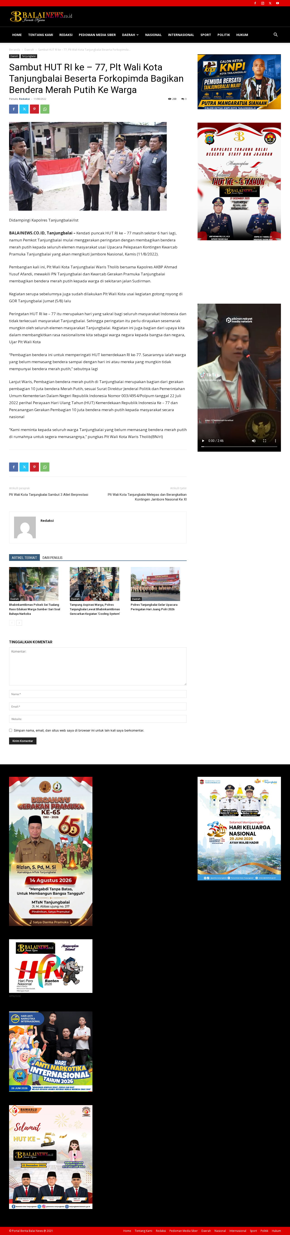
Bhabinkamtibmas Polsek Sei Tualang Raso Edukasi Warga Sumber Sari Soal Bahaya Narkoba (34, 609)
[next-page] (19, 623)
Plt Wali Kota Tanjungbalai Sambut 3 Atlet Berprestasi (48, 495)
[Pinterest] (34, 109)
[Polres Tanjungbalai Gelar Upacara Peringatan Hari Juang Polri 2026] (159, 584)
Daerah (128, 35)
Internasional (181, 35)
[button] (275, 35)
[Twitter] (270, 3)
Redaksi (65, 35)
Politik (224, 35)
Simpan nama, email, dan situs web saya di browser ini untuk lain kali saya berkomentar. (79, 730)
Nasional (153, 35)
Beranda (14, 50)
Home (17, 35)
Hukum (242, 35)
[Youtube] (277, 3)
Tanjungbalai (29, 56)
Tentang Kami (40, 35)
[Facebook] (255, 3)
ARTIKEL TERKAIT (24, 558)
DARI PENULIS (53, 558)
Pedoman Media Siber (97, 35)
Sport (206, 35)
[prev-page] (12, 623)
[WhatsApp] (44, 109)
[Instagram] (262, 3)
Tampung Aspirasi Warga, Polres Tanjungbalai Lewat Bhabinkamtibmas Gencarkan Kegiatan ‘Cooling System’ (95, 609)
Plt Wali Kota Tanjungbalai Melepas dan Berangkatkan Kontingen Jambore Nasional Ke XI (147, 497)
